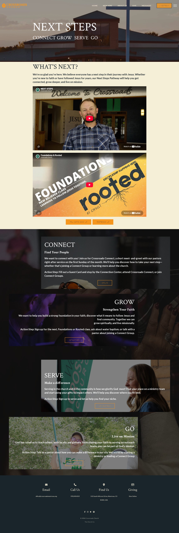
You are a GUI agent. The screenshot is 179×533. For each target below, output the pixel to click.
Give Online (133, 496)
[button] (175, 5)
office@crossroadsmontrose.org (46, 496)
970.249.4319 (75, 496)
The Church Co (89, 522)
